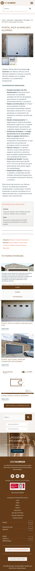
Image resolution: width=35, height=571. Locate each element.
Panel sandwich (13, 242)
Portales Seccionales (21, 240)
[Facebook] (17, 476)
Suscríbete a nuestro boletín (17, 559)
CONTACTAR (17, 451)
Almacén (10, 20)
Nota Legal (29, 284)
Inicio (4, 20)
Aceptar (17, 287)
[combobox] (15, 8)
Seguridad (18, 20)
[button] (31, 3)
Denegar (17, 292)
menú (4, 522)
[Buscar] (30, 8)
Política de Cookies (7, 284)
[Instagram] (22, 476)
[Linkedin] (12, 476)
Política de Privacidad (19, 284)
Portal (21, 242)
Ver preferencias (17, 296)
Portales (27, 20)
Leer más (5, 329)
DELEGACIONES (17, 493)
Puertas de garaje (20, 245)
